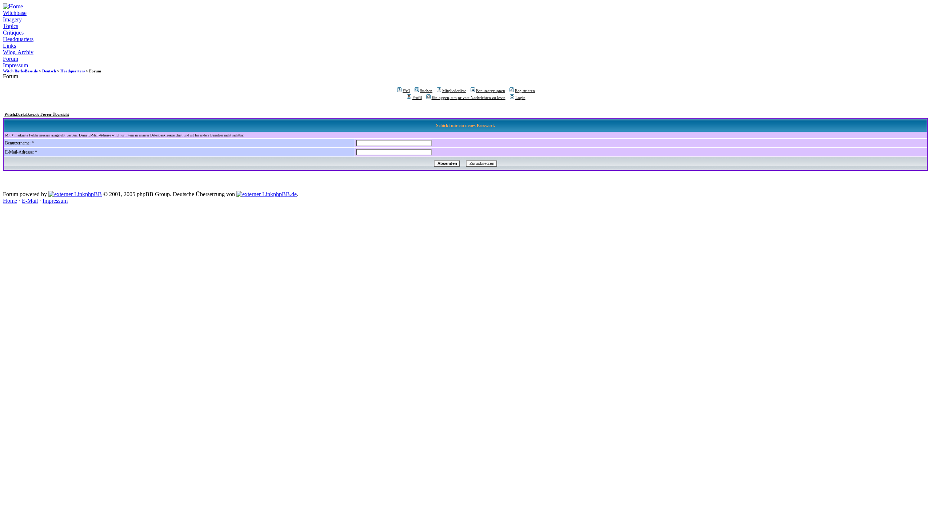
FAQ (406, 90)
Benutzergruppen (490, 90)
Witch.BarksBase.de (20, 71)
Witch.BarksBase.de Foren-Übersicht (36, 114)
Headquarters (18, 39)
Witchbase (15, 13)
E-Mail (30, 201)
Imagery (12, 19)
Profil (417, 97)
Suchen (426, 90)
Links (9, 46)
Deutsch (49, 71)
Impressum (15, 65)
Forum (10, 59)
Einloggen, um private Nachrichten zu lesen (469, 97)
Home (10, 201)
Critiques (13, 32)
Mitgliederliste (454, 90)
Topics (10, 26)
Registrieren (525, 90)
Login (520, 97)
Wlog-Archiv (18, 52)
